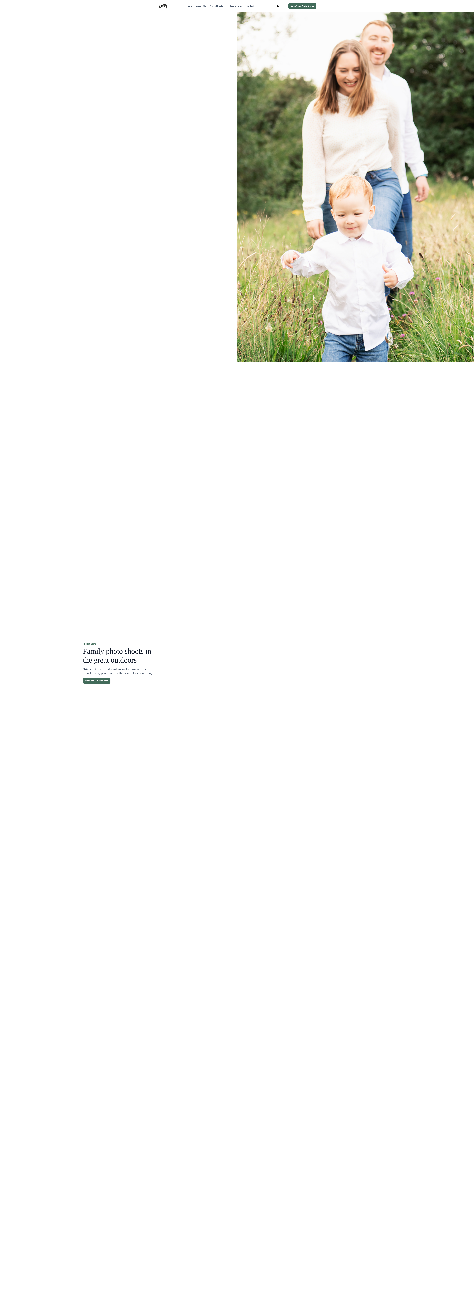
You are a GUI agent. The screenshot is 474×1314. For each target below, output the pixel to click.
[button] (218, 6)
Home (189, 6)
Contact (250, 6)
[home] (163, 6)
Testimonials (236, 6)
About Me (201, 6)
